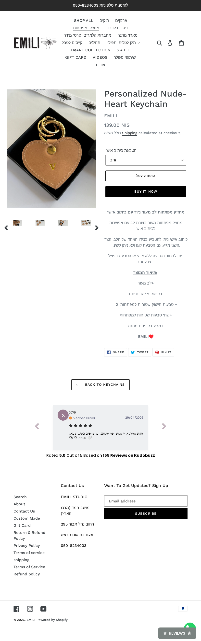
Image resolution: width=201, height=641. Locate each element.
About (19, 504)
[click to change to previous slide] (37, 427)
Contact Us (24, 511)
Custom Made (26, 518)
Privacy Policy (26, 545)
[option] (13, 224)
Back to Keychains (104, 384)
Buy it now (145, 191)
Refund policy (26, 574)
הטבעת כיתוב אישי (121, 150)
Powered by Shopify (52, 620)
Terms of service (29, 552)
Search (20, 497)
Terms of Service (29, 567)
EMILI (31, 620)
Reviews (177, 633)
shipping (21, 559)
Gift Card (22, 525)
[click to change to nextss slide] (164, 427)
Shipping (129, 133)
